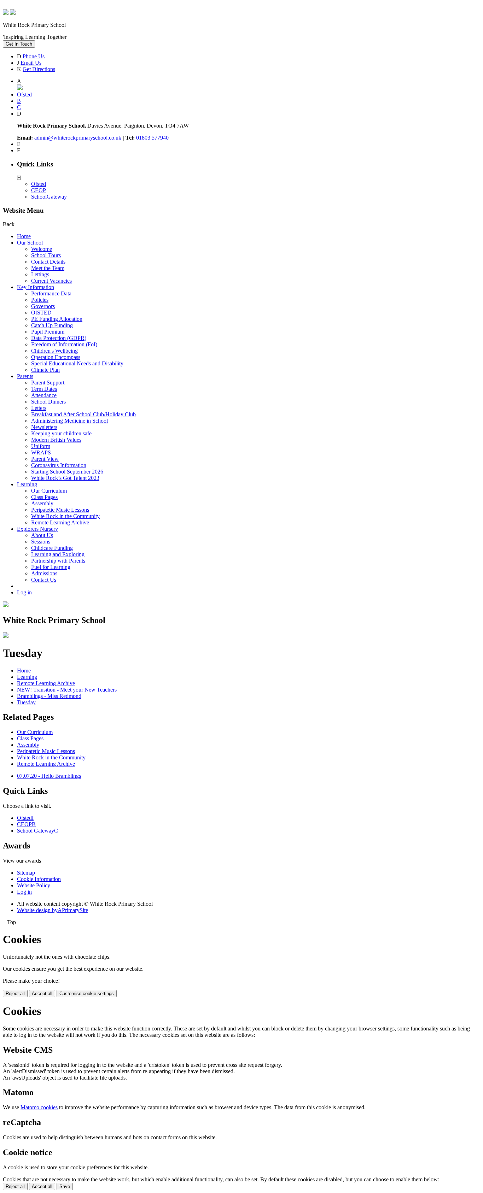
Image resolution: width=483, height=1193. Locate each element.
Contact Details (48, 262)
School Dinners (48, 402)
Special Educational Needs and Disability (77, 363)
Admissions (44, 573)
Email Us (31, 63)
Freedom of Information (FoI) (64, 344)
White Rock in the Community (65, 516)
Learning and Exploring (58, 554)
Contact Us (43, 580)
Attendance (44, 395)
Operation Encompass (55, 357)
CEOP (38, 190)
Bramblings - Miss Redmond (49, 696)
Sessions (40, 542)
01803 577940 (152, 138)
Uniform (40, 446)
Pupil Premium (47, 332)
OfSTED (41, 313)
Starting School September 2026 (67, 472)
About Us (42, 535)
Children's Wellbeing (54, 351)
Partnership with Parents (58, 561)
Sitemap (26, 873)
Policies (39, 300)
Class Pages (44, 497)
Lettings (40, 274)
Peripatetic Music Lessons (60, 510)
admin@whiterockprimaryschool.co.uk (77, 138)
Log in (24, 592)
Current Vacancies (51, 281)
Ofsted (38, 184)
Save (64, 1186)
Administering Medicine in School (69, 421)
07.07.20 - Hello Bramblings (49, 776)
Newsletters (44, 427)
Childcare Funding (52, 548)
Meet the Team (47, 268)
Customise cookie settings (86, 993)
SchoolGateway (49, 197)
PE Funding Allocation (56, 319)
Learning (27, 484)
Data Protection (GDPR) (58, 338)
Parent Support (47, 383)
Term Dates (44, 389)
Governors (43, 306)
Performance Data (51, 293)
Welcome (41, 249)
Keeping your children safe (61, 433)
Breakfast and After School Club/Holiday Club (83, 414)
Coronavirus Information (58, 465)
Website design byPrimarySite (52, 910)
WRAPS (41, 452)
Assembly (42, 503)
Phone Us (34, 56)
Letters (38, 408)
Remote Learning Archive (60, 522)
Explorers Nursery (37, 529)
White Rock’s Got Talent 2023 (65, 478)
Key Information (35, 287)
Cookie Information (39, 879)
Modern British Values (56, 440)
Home (24, 236)
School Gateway (37, 831)
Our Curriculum (49, 491)
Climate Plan (45, 370)
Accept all (42, 993)
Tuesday (26, 702)
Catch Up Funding (52, 325)
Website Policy (33, 885)
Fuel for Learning (50, 567)
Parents (25, 376)
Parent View (45, 459)
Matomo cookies (39, 1107)
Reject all (15, 993)
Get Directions (39, 69)
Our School (30, 243)
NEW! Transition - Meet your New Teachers (67, 690)
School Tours (46, 255)
